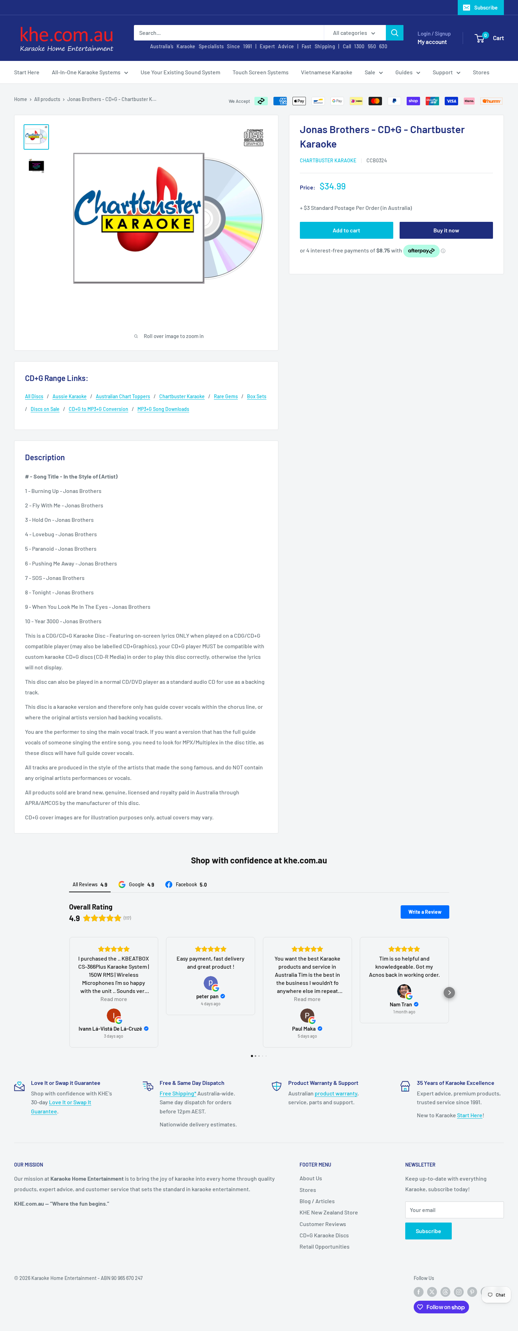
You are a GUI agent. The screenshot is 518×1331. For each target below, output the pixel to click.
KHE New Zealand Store (329, 1212)
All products (47, 99)
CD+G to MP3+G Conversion (98, 409)
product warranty (336, 1093)
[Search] (394, 32)
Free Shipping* (178, 1093)
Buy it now (446, 230)
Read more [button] (113, 998)
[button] (69, 992)
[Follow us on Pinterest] (472, 1291)
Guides (404, 72)
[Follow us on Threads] (445, 1291)
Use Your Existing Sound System (180, 72)
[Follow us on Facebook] (419, 1291)
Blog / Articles (317, 1201)
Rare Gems (226, 396)
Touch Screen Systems (261, 72)
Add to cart (346, 230)
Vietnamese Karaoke (326, 72)
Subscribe (486, 7)
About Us (311, 1178)
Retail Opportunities (325, 1246)
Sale (370, 72)
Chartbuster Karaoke (328, 160)
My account (432, 41)
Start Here (26, 72)
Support (443, 72)
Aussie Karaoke (70, 396)
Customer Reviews (323, 1223)
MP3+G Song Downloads (163, 409)
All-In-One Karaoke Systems (86, 72)
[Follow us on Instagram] (459, 1291)
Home (20, 99)
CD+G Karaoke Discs (324, 1235)
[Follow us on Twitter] (432, 1291)
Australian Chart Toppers (123, 396)
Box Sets (256, 396)
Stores (481, 72)
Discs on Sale (45, 409)
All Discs (34, 396)
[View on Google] (114, 1015)
